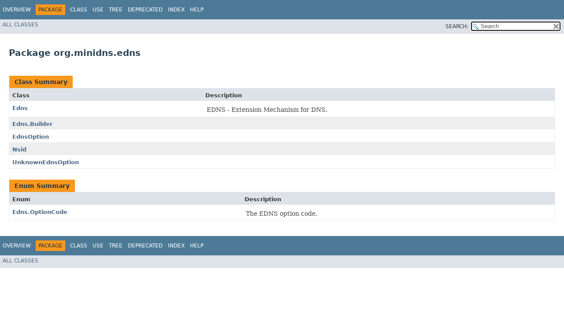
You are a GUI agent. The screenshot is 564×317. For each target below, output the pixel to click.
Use (98, 10)
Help (197, 10)
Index (176, 10)
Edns (20, 108)
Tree (115, 10)
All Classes (20, 25)
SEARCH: (456, 26)
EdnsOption (30, 136)
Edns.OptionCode (39, 212)
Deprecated (145, 10)
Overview (17, 10)
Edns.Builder (32, 124)
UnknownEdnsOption (45, 162)
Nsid (19, 149)
